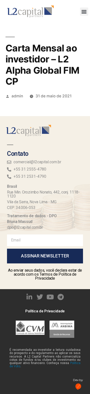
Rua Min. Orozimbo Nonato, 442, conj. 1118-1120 (43, 194)
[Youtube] (50, 297)
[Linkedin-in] (29, 297)
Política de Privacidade (45, 311)
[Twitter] (39, 297)
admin (17, 96)
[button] (84, 11)
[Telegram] (61, 297)
